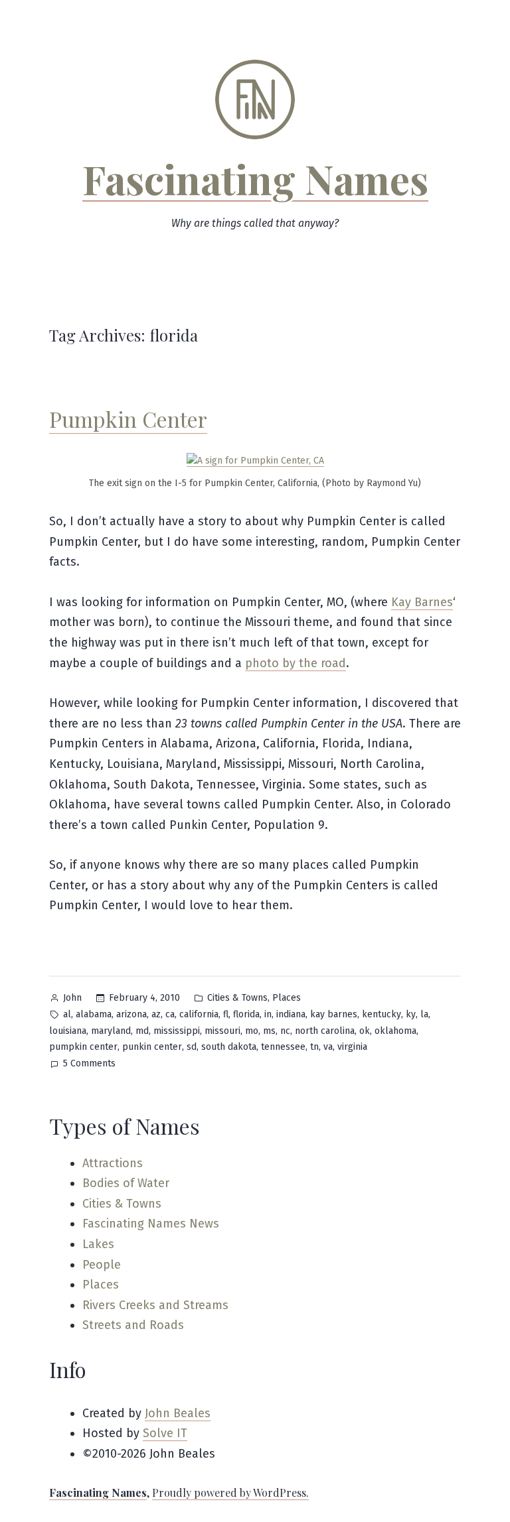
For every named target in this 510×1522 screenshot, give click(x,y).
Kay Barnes (422, 602)
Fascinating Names (255, 178)
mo (251, 1031)
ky (411, 1014)
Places (286, 997)
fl (225, 1014)
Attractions (112, 1163)
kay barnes (333, 1014)
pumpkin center (83, 1046)
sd (192, 1046)
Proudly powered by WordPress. (230, 1492)
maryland (111, 1031)
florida (246, 1014)
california (198, 1014)
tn (314, 1046)
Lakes (98, 1244)
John (72, 997)
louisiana (67, 1031)
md (142, 1031)
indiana (290, 1014)
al (67, 1014)
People (101, 1264)
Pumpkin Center (128, 419)
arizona (131, 1014)
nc (285, 1031)
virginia (352, 1046)
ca (170, 1014)
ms (269, 1031)
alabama (94, 1014)
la (424, 1014)
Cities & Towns (237, 997)
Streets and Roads (133, 1325)
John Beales (178, 1413)
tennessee (283, 1046)
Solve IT (165, 1433)
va (328, 1046)
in (268, 1014)
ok (364, 1031)
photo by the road (295, 663)
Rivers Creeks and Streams (155, 1305)
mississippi (176, 1031)
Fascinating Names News (150, 1223)
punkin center (152, 1046)
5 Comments (89, 1064)
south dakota (228, 1046)
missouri (222, 1031)
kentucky (381, 1014)
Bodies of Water (125, 1183)
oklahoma (395, 1031)
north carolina (325, 1031)
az (156, 1014)
